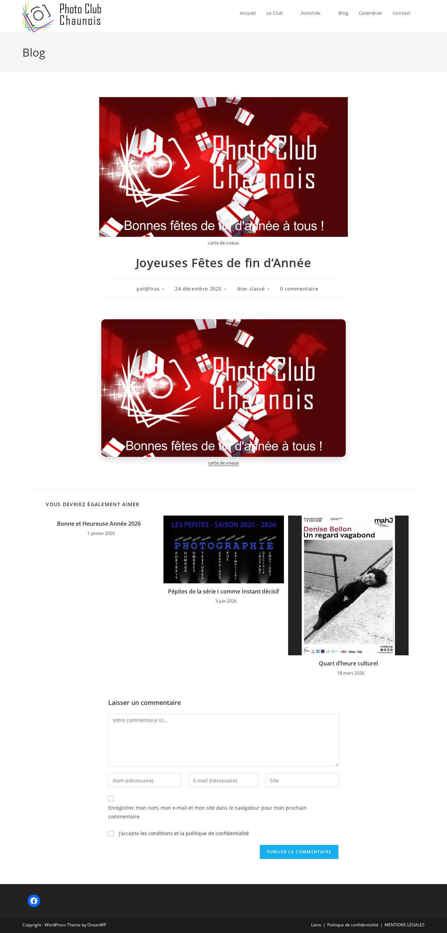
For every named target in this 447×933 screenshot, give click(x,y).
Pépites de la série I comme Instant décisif (223, 591)
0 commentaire (299, 288)
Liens (316, 925)
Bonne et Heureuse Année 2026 (99, 523)
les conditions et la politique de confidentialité (194, 833)
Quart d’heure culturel (348, 663)
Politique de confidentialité (353, 925)
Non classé (251, 288)
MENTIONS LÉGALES (404, 925)
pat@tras (148, 288)
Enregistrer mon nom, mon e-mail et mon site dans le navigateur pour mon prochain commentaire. (207, 812)
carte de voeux (223, 463)
